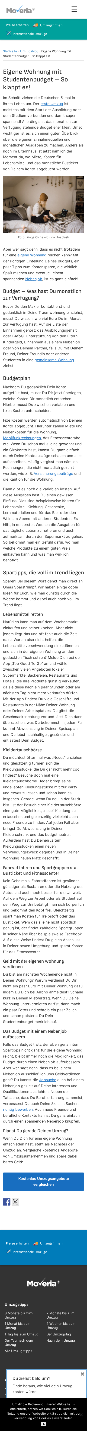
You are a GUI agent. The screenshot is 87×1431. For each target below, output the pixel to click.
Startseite (10, 51)
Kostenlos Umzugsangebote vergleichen (43, 1181)
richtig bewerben (18, 1109)
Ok (43, 1424)
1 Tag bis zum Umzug (22, 1334)
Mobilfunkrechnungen (22, 438)
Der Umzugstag (58, 1334)
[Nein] (81, 1414)
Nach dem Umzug (60, 1340)
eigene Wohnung (31, 255)
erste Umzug (52, 103)
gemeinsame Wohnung (54, 360)
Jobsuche (47, 1079)
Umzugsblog (29, 51)
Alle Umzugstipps (18, 1351)
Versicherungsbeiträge (53, 473)
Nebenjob (33, 279)
